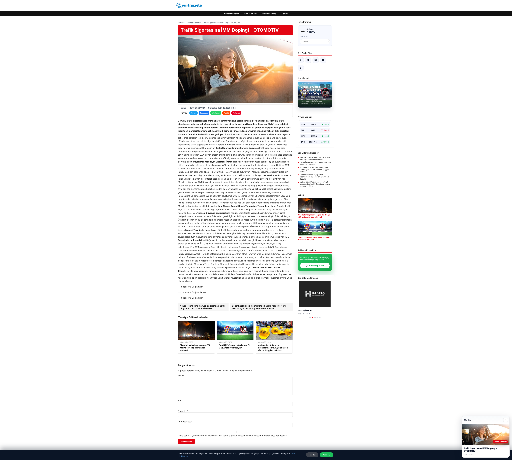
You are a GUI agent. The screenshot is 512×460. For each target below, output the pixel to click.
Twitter (193, 113)
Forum (285, 14)
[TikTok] (301, 68)
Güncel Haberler (231, 14)
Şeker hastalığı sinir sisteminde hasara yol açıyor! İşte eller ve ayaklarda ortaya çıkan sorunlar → (259, 307)
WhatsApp (216, 113)
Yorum (182, 375)
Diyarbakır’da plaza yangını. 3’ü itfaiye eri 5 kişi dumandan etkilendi (315, 158)
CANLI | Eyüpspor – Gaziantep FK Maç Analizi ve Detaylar (315, 163)
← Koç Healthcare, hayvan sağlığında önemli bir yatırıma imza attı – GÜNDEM (202, 307)
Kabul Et (326, 455)
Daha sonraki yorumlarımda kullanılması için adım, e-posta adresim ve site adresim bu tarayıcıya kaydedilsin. (233, 435)
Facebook (204, 113)
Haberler (181, 23)
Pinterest (236, 113)
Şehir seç (305, 36)
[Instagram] (316, 60)
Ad (180, 400)
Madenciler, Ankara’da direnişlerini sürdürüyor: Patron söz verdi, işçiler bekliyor (314, 169)
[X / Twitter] (308, 60)
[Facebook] (301, 60)
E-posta (183, 411)
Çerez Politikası (269, 14)
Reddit (226, 113)
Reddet (312, 455)
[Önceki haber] (322, 86)
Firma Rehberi (250, 14)
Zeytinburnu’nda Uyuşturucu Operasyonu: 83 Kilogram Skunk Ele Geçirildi (314, 177)
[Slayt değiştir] (310, 317)
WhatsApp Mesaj (315, 265)
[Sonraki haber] (328, 86)
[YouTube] (323, 60)
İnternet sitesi (185, 421)
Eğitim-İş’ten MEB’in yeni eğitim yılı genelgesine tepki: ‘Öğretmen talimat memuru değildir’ (315, 184)
